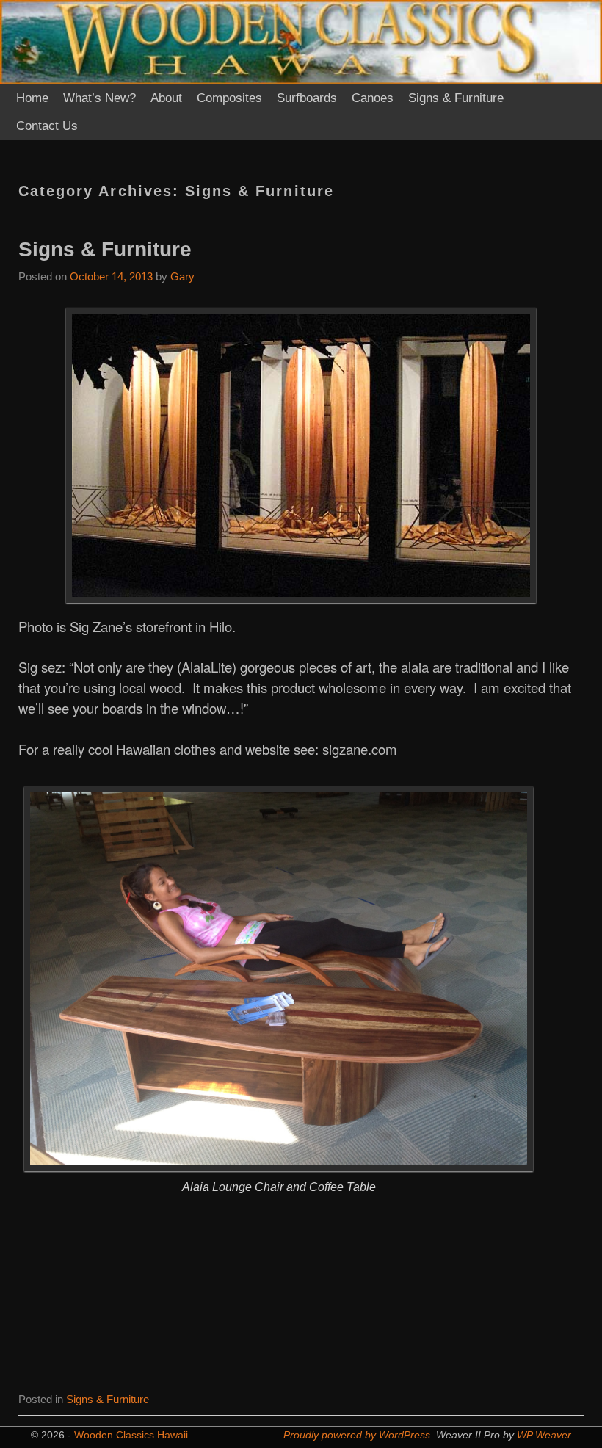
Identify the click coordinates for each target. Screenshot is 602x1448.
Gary (182, 277)
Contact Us (47, 126)
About (166, 98)
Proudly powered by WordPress (356, 1435)
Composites (229, 98)
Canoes (373, 98)
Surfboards (307, 98)
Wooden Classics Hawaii (131, 1435)
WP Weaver (544, 1435)
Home (32, 98)
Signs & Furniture (456, 98)
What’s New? (99, 98)
